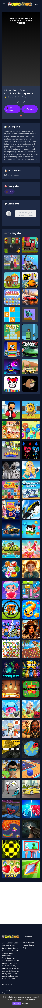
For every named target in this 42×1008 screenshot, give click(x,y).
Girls (9, 191)
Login (37, 4)
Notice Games (28, 945)
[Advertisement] (21, 903)
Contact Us (6, 990)
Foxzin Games (28, 942)
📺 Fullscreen (29, 109)
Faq (3, 993)
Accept (16, 1003)
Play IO (25, 947)
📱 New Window (9, 109)
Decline (25, 1003)
